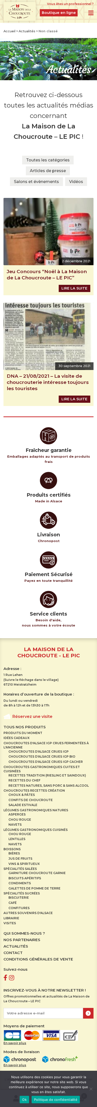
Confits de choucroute (30, 800)
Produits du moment (22, 733)
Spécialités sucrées (21, 893)
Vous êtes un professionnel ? (70, 4)
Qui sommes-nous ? (24, 933)
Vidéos (76, 181)
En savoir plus (14, 1043)
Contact (13, 952)
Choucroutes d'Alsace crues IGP (38, 751)
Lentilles (16, 839)
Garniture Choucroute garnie (37, 873)
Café (12, 903)
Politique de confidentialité (55, 1100)
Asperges (17, 814)
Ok (24, 1100)
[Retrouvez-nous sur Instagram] (11, 977)
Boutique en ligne (59, 12)
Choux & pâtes (21, 795)
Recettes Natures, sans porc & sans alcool (48, 785)
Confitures (19, 908)
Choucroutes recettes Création (34, 790)
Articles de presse (48, 170)
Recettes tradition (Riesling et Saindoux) (47, 775)
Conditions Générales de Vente (38, 959)
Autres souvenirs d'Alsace (28, 913)
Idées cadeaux (16, 738)
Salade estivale (22, 805)
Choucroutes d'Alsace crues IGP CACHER (45, 762)
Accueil (9, 31)
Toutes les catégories (48, 160)
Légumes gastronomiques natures (35, 810)
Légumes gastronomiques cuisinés (35, 830)
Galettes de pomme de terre (34, 888)
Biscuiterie (18, 897)
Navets (15, 824)
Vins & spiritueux (24, 864)
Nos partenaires (21, 939)
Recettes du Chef (24, 780)
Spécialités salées (20, 869)
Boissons (12, 849)
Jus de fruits (20, 858)
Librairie (11, 918)
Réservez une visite (32, 716)
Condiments (19, 883)
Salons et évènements (36, 181)
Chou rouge (19, 819)
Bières (14, 853)
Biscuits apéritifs (24, 878)
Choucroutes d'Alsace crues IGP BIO (41, 756)
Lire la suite (74, 288)
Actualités (27, 31)
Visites (9, 923)
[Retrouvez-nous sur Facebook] (5, 977)
